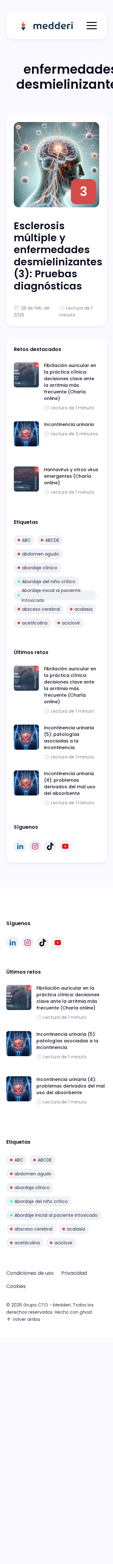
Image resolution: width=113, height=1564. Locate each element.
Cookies (16, 1286)
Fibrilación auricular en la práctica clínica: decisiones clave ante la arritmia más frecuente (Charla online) (70, 382)
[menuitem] (30, 1273)
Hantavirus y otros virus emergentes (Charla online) (71, 476)
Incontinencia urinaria (69, 424)
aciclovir (71, 623)
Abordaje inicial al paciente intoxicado (51, 595)
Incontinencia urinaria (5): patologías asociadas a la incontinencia (69, 738)
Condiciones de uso (30, 1273)
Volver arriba (26, 1319)
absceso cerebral (41, 609)
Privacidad (74, 1273)
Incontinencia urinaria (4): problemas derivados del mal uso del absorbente (69, 783)
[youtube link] (65, 846)
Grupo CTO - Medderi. (47, 1305)
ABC (26, 540)
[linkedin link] (20, 846)
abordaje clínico (39, 568)
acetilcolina (34, 623)
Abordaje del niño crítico (48, 581)
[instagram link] (35, 846)
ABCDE (52, 540)
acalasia (83, 609)
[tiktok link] (50, 846)
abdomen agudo (40, 554)
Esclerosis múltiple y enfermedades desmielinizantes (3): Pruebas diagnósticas (58, 256)
